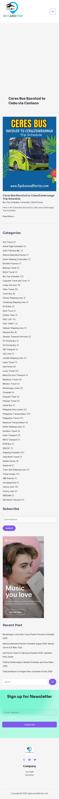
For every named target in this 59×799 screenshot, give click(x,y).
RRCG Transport (10, 439)
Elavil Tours (8, 311)
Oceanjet (7, 392)
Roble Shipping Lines (12, 427)
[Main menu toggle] (53, 11)
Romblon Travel (10, 431)
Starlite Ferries (9, 461)
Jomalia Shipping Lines (13, 358)
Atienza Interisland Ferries (14, 255)
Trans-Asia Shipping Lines (14, 469)
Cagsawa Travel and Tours (15, 281)
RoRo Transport (10, 435)
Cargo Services (10, 285)
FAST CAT (7, 319)
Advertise (29, 775)
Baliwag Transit (9, 268)
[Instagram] (24, 760)
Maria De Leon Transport (14, 375)
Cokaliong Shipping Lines (14, 302)
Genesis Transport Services (15, 336)
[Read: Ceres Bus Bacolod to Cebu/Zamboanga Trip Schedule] (29, 154)
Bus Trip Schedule (11, 202)
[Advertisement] (29, 53)
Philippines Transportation (14, 414)
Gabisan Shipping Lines (13, 328)
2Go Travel (8, 242)
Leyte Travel (8, 362)
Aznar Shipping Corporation (15, 259)
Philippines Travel (11, 418)
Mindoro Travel (10, 384)
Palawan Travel (10, 401)
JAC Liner (7, 354)
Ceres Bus (25, 202)
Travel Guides (9, 474)
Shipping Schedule (11, 452)
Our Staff (29, 772)
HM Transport (9, 349)
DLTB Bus (7, 306)
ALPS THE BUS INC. (11, 251)
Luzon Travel (9, 371)
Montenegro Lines (11, 388)
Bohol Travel (8, 272)
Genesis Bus (8, 332)
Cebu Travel (8, 289)
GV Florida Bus (9, 341)
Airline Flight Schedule (13, 246)
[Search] (52, 682)
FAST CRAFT (8, 323)
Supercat (7, 465)
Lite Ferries (8, 366)
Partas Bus (7, 405)
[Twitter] (35, 760)
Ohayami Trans (9, 397)
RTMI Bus (7, 444)
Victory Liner (8, 487)
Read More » (9, 216)
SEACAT (6, 448)
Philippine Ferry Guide (13, 409)
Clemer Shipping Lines (13, 298)
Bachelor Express (11, 263)
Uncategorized (9, 482)
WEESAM (7, 495)
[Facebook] (29, 760)
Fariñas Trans (9, 315)
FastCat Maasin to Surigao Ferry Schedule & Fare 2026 (27, 671)
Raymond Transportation (14, 422)
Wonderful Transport (12, 500)
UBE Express (8, 478)
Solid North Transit (11, 457)
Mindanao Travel (10, 379)
